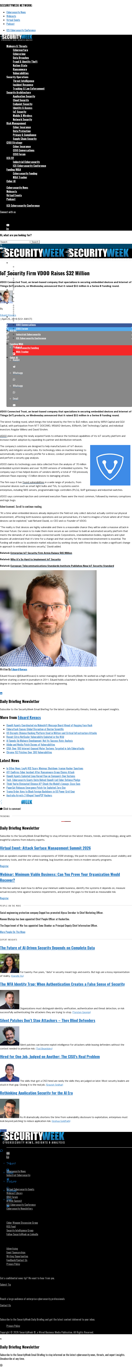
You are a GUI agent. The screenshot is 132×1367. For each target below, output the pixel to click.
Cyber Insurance (22, 127)
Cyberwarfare (20, 50)
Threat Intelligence (23, 81)
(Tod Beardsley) (44, 1048)
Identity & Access (22, 108)
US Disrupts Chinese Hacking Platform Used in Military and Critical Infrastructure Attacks (51, 733)
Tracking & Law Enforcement (29, 88)
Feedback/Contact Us (16, 1260)
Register (4, 866)
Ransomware (20, 69)
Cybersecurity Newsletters (19, 1208)
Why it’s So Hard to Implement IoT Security (35, 559)
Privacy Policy (13, 1264)
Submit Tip (5, 1284)
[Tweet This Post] (69, 329)
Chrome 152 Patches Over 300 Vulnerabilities (29, 752)
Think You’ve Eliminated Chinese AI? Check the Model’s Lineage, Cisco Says (43, 784)
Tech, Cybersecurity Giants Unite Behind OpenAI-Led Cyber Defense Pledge (43, 780)
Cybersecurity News (16, 12)
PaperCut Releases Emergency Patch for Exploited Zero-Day (36, 788)
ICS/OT (10, 158)
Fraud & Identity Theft (25, 61)
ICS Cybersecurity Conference (21, 30)
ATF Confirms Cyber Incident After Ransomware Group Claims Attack (40, 772)
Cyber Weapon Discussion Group (22, 1223)
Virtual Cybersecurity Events (20, 1189)
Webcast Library (14, 1193)
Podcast (10, 24)
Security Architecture (18, 92)
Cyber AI (11, 181)
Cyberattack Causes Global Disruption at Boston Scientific (35, 729)
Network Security (22, 119)
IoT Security (19, 112)
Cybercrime (19, 54)
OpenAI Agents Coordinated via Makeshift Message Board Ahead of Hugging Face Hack (49, 725)
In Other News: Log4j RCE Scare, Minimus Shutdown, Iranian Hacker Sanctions (44, 768)
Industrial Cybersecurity (26, 162)
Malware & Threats (16, 46)
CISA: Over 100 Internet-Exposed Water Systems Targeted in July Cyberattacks (45, 748)
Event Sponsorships (15, 1252)
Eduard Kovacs (8, 315)
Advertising (12, 1248)
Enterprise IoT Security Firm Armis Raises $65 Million (41, 553)
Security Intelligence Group (19, 1230)
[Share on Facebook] (69, 325)
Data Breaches (21, 58)
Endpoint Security (22, 104)
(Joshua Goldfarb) (61, 1121)
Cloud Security (21, 100)
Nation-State (20, 65)
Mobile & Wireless (22, 115)
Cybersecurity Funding (25, 173)
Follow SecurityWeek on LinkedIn (22, 1234)
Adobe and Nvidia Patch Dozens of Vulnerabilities (30, 744)
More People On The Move (12, 932)
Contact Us (5, 1305)
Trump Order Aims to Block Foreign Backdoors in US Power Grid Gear (40, 791)
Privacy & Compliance (24, 135)
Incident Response (23, 85)
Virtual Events (13, 20)
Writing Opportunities (17, 1256)
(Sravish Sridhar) (54, 1085)
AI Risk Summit (14, 1201)
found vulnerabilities (33, 482)
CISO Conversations (23, 150)
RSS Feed (11, 1226)
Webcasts (11, 16)
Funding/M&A (13, 169)
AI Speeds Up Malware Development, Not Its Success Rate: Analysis (39, 741)
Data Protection (22, 131)
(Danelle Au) (17, 976)
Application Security (24, 96)
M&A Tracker (20, 177)
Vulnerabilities (21, 73)
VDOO (3, 436)
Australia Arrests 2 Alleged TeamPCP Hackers (29, 795)
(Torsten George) (81, 1012)
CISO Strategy (14, 142)
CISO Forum (19, 154)
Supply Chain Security (25, 139)
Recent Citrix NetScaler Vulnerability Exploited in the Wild (35, 737)
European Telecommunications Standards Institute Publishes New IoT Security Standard (62, 566)
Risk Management (16, 123)
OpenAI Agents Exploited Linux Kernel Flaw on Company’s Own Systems (40, 776)
